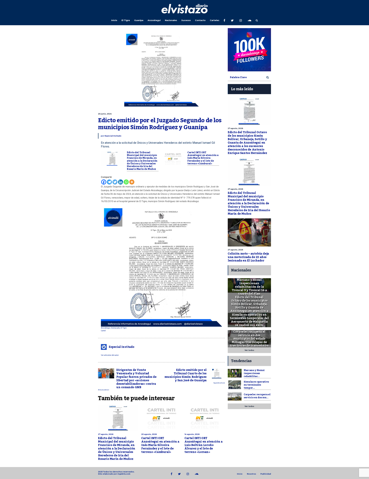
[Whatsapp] (126, 182)
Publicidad (265, 474)
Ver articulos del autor (110, 355)
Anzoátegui (154, 20)
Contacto (200, 20)
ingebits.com (123, 474)
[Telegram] (109, 182)
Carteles (214, 20)
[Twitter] (114, 182)
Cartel (103, 331)
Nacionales (171, 20)
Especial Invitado (113, 136)
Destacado (115, 328)
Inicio (114, 20)
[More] (131, 182)
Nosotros (251, 474)
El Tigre (126, 20)
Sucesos (186, 20)
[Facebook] (103, 182)
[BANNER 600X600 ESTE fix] (249, 49)
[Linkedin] (120, 182)
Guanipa (138, 20)
